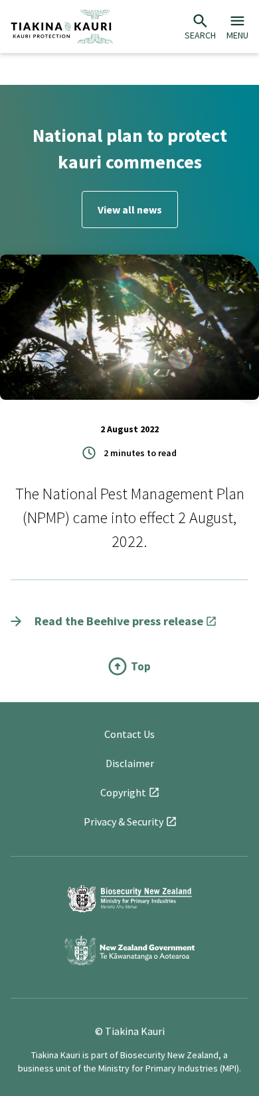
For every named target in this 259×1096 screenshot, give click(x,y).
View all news (130, 209)
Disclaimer (130, 763)
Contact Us (129, 734)
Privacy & (123, 821)
